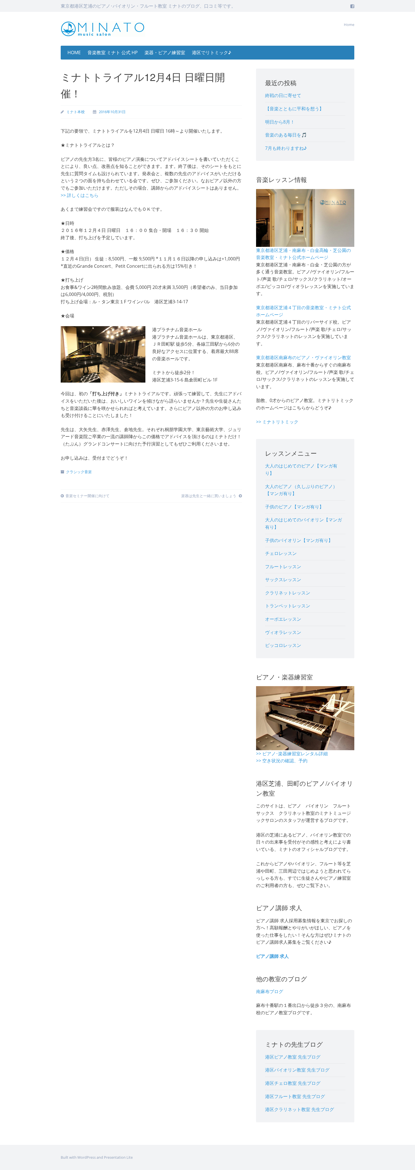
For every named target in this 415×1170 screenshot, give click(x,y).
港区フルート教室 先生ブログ (295, 1096)
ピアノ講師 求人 (272, 956)
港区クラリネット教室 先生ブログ (299, 1109)
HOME (74, 52)
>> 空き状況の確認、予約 (281, 761)
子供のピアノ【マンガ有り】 (294, 507)
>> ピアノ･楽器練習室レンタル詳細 (292, 753)
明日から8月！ (280, 122)
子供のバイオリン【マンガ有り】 (299, 540)
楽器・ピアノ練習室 (165, 52)
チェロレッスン (281, 553)
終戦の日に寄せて (283, 95)
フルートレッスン (283, 566)
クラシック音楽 (79, 471)
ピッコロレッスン (283, 645)
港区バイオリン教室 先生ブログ (297, 1070)
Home (349, 24)
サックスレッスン (283, 579)
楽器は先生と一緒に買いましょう (209, 495)
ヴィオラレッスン (283, 632)
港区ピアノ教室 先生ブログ (292, 1057)
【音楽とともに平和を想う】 (294, 109)
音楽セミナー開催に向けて (87, 495)
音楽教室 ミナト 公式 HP (113, 52)
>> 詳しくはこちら (80, 195)
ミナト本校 (75, 111)
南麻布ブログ (269, 991)
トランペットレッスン (287, 606)
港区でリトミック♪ (211, 52)
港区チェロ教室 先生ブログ (292, 1083)
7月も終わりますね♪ (286, 148)
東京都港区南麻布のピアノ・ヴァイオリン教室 (303, 357)
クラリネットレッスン (287, 593)
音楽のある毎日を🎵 (286, 135)
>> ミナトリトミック (277, 422)
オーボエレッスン (283, 619)
